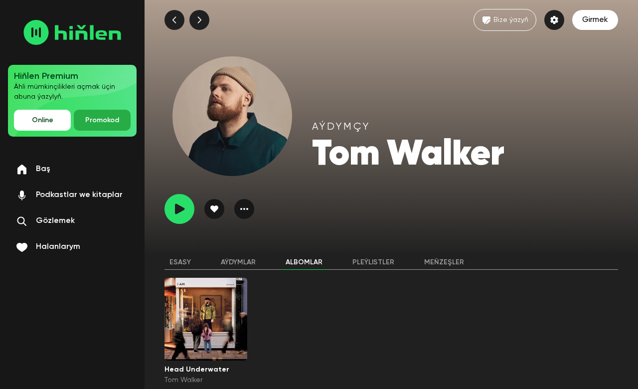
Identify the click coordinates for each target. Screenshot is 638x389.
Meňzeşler (444, 262)
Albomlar (304, 262)
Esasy (180, 262)
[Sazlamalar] (554, 20)
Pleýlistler (373, 262)
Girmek (595, 20)
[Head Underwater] (205, 319)
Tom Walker (183, 380)
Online (42, 120)
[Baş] (72, 32)
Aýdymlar (238, 262)
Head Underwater (196, 369)
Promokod (102, 120)
